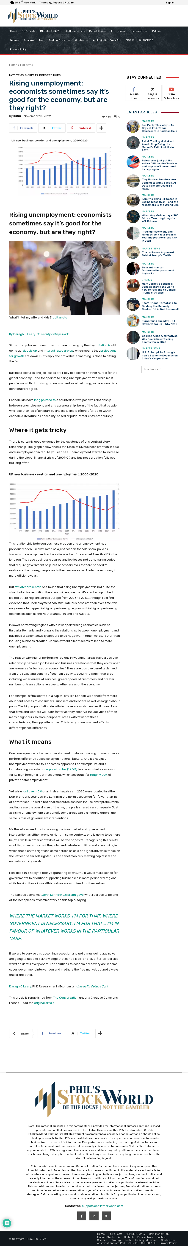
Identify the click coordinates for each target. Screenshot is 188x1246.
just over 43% (32, 791)
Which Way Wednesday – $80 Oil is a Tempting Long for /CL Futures (160, 218)
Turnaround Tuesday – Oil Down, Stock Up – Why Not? (159, 323)
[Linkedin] (93, 1215)
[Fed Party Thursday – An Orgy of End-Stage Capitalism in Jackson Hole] (133, 126)
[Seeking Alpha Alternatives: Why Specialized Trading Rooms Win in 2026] (133, 337)
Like (134, 88)
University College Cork (52, 334)
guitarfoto (60, 317)
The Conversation (65, 997)
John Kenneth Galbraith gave (63, 894)
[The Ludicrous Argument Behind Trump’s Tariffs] (133, 252)
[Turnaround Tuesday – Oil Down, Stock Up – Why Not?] (133, 320)
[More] (101, 128)
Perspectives (50, 75)
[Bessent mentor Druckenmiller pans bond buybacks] (133, 268)
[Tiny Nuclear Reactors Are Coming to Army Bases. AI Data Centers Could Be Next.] (133, 180)
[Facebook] (81, 1215)
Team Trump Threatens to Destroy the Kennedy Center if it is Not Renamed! (160, 306)
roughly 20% (99, 774)
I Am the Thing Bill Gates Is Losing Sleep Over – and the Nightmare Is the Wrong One (160, 202)
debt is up (30, 350)
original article (44, 1003)
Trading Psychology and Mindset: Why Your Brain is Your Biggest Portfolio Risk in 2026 (159, 236)
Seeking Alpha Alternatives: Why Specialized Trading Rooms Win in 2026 (160, 338)
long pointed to (45, 400)
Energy (147, 280)
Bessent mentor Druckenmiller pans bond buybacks (158, 270)
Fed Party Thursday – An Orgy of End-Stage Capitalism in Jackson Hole (159, 128)
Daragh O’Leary (20, 986)
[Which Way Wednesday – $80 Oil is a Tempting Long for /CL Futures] (133, 216)
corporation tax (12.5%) (60, 769)
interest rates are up (58, 350)
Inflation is (103, 345)
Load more (151, 369)
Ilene (17, 115)
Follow (152, 88)
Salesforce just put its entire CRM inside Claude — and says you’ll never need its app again (159, 165)
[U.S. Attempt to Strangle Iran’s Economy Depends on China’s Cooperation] (133, 353)
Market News (151, 248)
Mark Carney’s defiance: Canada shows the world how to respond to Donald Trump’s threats (159, 288)
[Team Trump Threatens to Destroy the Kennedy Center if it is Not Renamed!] (133, 304)
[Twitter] (106, 1215)
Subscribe (171, 88)
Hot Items (26, 65)
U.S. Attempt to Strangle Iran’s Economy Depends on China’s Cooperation (160, 355)
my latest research (28, 587)
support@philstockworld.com (102, 1206)
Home (13, 65)
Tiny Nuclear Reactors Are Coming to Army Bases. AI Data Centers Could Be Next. (159, 184)
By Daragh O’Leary (22, 334)
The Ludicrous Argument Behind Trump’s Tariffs (158, 254)
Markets (31, 75)
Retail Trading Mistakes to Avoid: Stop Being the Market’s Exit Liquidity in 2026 (159, 146)
